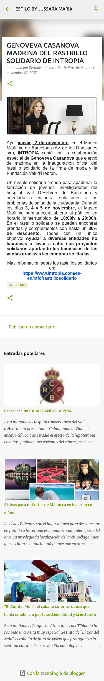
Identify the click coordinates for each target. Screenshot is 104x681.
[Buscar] (96, 8)
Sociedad (17, 285)
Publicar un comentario (32, 326)
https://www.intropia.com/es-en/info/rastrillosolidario (52, 276)
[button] (10, 84)
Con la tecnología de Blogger (55, 673)
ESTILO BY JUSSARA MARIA (44, 8)
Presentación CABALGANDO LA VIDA (38, 411)
